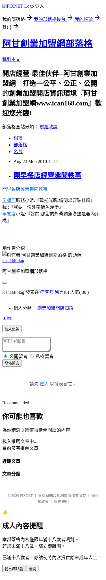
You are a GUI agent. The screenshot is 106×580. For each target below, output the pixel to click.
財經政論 (49, 126)
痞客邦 (47, 292)
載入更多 (12, 329)
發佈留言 (12, 363)
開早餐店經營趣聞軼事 (47, 175)
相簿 (18, 138)
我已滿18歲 (14, 569)
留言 (59, 292)
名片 (18, 151)
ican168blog (13, 260)
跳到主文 (11, 59)
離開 (32, 569)
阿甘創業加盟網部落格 (47, 44)
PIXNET (26, 495)
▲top (7, 318)
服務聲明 (61, 501)
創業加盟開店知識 (55, 308)
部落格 (20, 144)
